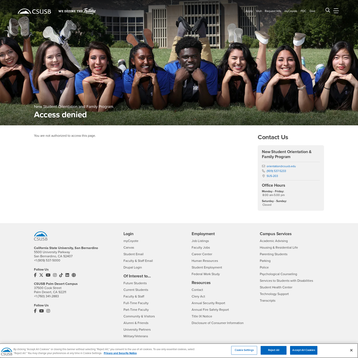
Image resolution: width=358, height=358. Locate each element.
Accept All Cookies (303, 350)
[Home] (34, 11)
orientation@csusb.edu (281, 166)
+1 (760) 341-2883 (46, 296)
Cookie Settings (244, 350)
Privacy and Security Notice (120, 353)
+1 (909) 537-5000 (47, 260)
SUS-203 (272, 176)
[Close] (351, 350)
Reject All (273, 350)
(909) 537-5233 (276, 171)
